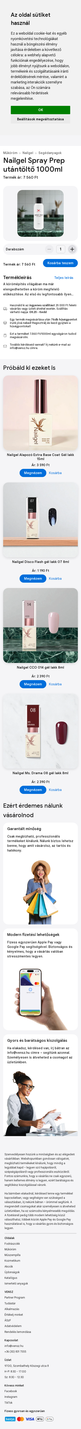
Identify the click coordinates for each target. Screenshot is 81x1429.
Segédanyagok (49, 153)
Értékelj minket (13, 1314)
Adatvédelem (13, 1326)
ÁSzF (7, 1320)
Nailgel (27, 153)
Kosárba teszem (60, 263)
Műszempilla (12, 1255)
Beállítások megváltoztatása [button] (40, 119)
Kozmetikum (12, 1260)
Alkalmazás (11, 1309)
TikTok (8, 1402)
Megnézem (33, 473)
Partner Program (14, 1297)
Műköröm (10, 153)
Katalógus (10, 1277)
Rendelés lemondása (17, 1332)
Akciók (8, 1266)
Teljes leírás (63, 278)
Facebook (10, 1391)
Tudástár (10, 1303)
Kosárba (55, 473)
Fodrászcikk (12, 1243)
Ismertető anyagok (16, 1283)
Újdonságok (12, 1272)
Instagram (10, 1396)
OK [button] (40, 110)
